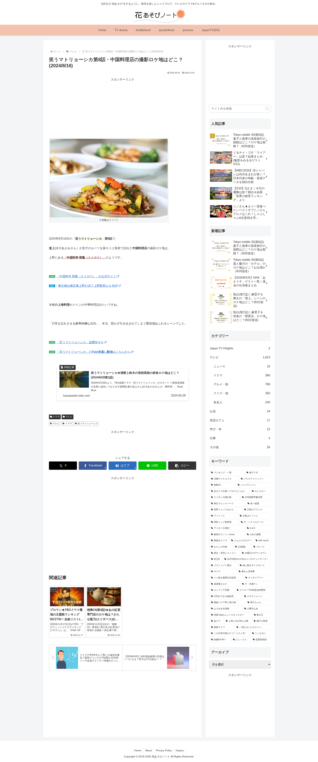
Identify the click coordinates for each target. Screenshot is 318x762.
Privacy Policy (164, 750)
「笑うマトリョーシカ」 (80, 342)
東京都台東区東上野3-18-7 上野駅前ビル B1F (88, 285)
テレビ (69, 416)
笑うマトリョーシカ (88, 423)
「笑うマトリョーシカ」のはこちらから (93, 351)
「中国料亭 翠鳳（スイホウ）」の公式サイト (86, 276)
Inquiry (180, 750)
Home (137, 750)
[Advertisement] (122, 108)
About (148, 750)
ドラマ (56, 416)
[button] (182, 465)
